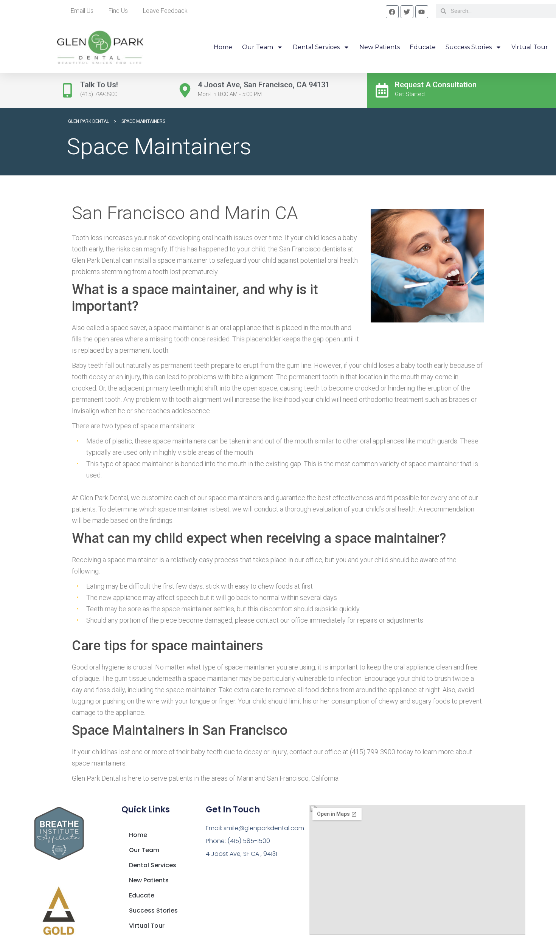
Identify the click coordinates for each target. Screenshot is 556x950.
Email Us (82, 10)
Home (223, 47)
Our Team (257, 47)
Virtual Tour (529, 47)
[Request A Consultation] (382, 90)
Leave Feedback (165, 10)
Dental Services (316, 47)
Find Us (118, 10)
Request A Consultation (436, 84)
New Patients (379, 47)
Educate (423, 47)
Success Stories (469, 47)
